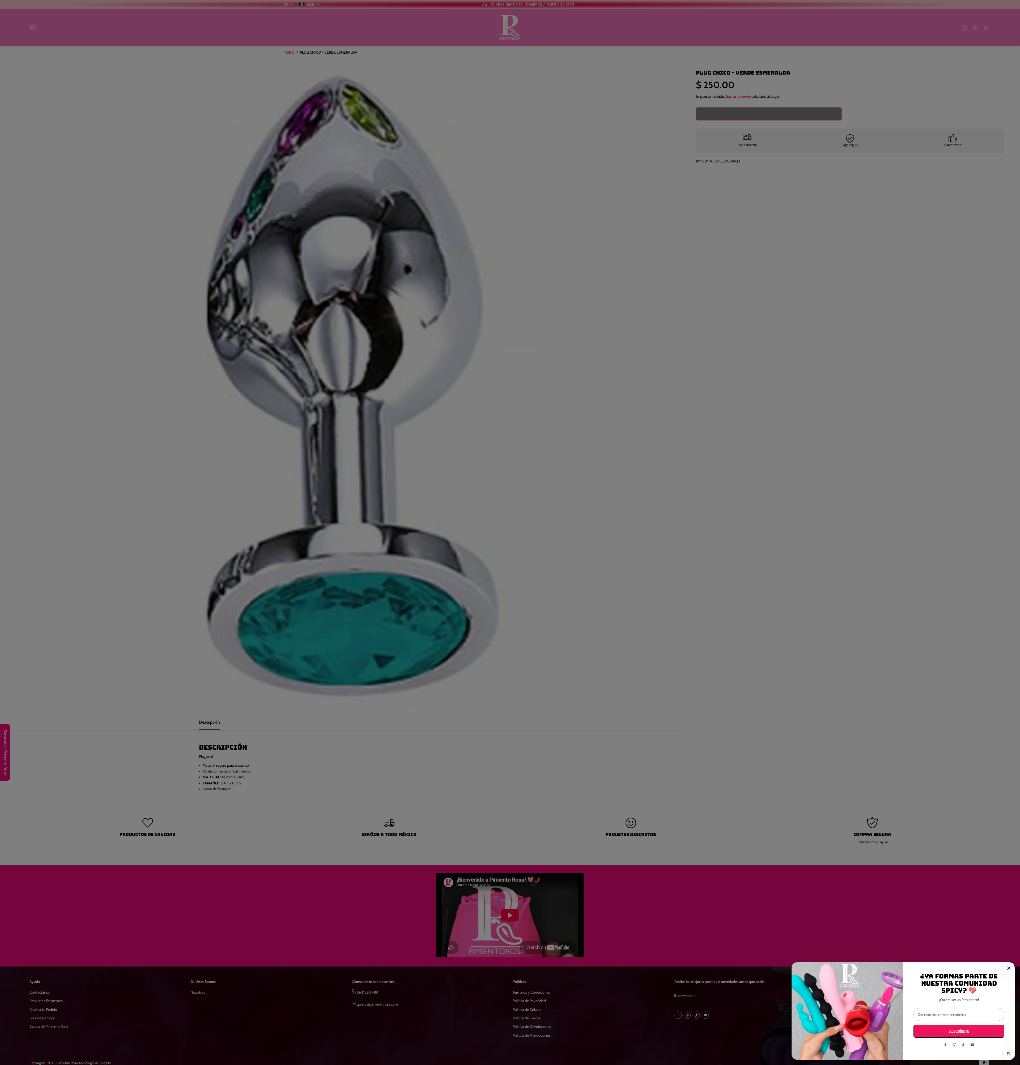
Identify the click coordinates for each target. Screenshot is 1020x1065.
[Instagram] (954, 1044)
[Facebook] (945, 1044)
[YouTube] (972, 1044)
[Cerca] (1009, 968)
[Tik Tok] (963, 1044)
